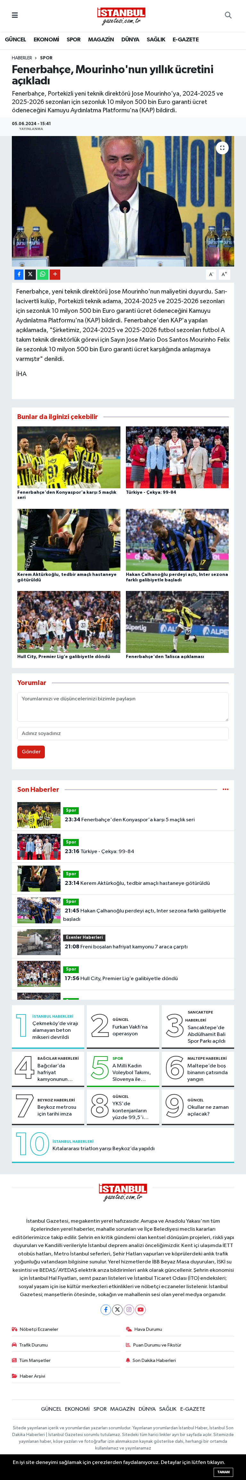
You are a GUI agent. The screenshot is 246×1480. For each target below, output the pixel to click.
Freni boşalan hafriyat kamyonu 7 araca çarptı (126, 947)
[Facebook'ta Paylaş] (18, 274)
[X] (117, 1310)
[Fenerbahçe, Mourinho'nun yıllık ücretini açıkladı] (123, 201)
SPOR (74, 40)
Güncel (120, 1020)
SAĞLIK (156, 40)
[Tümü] (226, 789)
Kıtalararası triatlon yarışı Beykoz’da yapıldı (104, 1148)
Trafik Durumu (33, 1345)
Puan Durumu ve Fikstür (157, 1345)
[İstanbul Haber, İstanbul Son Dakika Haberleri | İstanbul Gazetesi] (121, 16)
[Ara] (228, 16)
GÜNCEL (15, 40)
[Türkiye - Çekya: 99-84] (177, 457)
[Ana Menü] (15, 16)
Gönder (31, 752)
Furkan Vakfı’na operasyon (130, 1030)
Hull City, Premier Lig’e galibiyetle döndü (63, 656)
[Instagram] (129, 1310)
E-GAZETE (186, 40)
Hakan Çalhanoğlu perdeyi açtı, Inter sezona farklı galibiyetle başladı (144, 915)
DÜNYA (130, 40)
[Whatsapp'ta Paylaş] (42, 274)
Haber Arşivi (32, 1376)
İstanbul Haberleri (52, 1016)
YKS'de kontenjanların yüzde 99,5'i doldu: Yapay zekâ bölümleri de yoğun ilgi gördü (134, 1111)
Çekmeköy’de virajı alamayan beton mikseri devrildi (55, 1030)
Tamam (223, 1472)
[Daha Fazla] (55, 274)
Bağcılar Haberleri (58, 1058)
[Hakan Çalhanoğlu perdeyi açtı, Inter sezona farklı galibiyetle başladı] (177, 539)
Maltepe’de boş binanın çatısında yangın (207, 1072)
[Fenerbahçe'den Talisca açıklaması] (177, 622)
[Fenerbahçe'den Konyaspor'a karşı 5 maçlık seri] (68, 457)
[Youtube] (140, 1310)
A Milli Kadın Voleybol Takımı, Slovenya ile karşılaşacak (131, 1073)
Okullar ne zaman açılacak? (208, 1111)
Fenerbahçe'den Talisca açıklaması (165, 656)
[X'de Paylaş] (30, 274)
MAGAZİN (101, 40)
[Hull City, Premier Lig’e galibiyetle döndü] (68, 622)
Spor (46, 58)
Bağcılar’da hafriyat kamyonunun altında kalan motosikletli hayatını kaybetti (57, 1073)
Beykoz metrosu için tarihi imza (56, 1111)
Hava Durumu (148, 1329)
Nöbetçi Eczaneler (39, 1329)
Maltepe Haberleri (207, 1058)
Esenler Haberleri (84, 938)
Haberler (22, 58)
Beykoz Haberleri (56, 1100)
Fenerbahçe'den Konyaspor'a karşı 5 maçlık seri (130, 820)
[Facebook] (106, 1310)
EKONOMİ (46, 40)
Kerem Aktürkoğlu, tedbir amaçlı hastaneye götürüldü (137, 883)
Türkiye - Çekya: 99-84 (151, 492)
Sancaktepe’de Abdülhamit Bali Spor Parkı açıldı (207, 1034)
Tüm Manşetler (35, 1360)
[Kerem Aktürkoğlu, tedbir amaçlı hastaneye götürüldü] (68, 539)
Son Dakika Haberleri (154, 1360)
